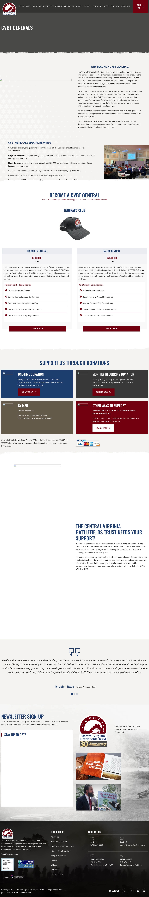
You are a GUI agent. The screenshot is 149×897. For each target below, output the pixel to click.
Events (97, 6)
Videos (106, 6)
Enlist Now (37, 328)
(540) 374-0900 (97, 845)
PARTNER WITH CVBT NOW (62, 846)
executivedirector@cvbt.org (132, 845)
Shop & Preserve (58, 855)
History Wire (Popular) (60, 851)
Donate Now (27, 392)
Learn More (102, 428)
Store (87, 6)
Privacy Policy (57, 874)
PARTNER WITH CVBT (64, 6)
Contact (115, 6)
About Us (125, 6)
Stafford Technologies (21, 892)
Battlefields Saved (42, 6)
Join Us (139, 6)
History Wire (24, 6)
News (78, 6)
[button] (72, 694)
